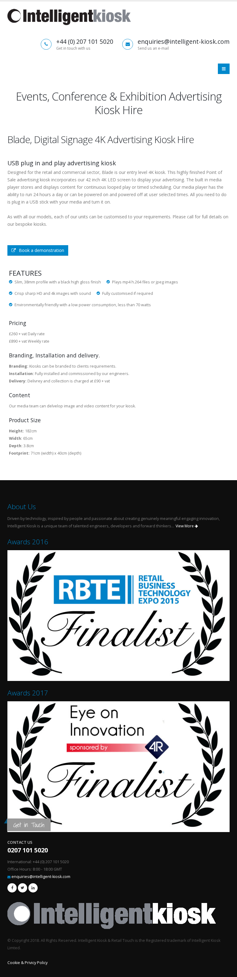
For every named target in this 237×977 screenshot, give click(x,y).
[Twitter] (22, 887)
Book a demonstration (41, 250)
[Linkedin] (33, 887)
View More (185, 526)
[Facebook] (12, 887)
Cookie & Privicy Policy (27, 962)
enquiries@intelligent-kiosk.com (40, 876)
